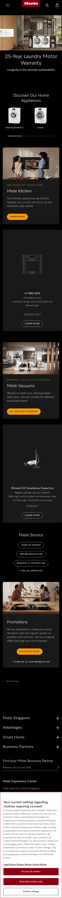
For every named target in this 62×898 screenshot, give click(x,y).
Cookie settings (31, 891)
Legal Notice (9, 865)
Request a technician (31, 563)
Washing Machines (14, 120)
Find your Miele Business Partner (28, 761)
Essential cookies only (31, 881)
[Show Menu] (8, 5)
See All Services (32, 571)
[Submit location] (57, 768)
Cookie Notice (39, 865)
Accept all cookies (31, 871)
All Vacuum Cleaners (24, 412)
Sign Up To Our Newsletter (32, 662)
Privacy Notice (24, 865)
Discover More (30, 652)
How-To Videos (31, 545)
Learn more (17, 217)
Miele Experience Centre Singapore (21, 788)
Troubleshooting (31, 554)
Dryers (40, 120)
